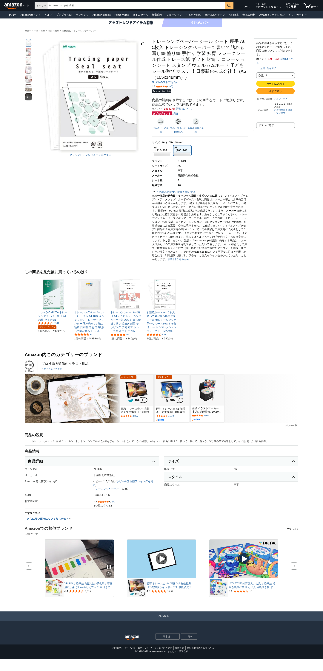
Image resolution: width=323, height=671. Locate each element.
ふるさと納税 (193, 14)
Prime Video (121, 14)
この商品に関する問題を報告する (176, 191)
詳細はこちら (184, 108)
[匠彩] (29, 366)
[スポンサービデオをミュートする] (109, 574)
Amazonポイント (31, 14)
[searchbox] (136, 5)
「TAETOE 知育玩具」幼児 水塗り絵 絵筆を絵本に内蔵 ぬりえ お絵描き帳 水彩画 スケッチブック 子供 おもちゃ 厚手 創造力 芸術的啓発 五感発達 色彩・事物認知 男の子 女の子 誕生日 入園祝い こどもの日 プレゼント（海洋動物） (253, 585)
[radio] (28, 42)
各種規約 (179, 648)
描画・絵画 (53, 30)
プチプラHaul (64, 14)
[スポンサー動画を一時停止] (109, 567)
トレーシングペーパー (84, 30)
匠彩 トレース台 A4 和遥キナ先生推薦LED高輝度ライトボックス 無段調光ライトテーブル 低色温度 (170, 585)
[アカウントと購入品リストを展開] (280, 7)
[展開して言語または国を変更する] (177, 636)
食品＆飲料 (249, 14)
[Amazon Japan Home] (132, 638)
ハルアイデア (281, 98)
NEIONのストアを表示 (165, 82)
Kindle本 (234, 14)
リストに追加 (266, 125)
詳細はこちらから (178, 259)
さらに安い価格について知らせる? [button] (48, 518)
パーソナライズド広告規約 (158, 648)
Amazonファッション (272, 14)
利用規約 (117, 648)
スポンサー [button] (289, 425)
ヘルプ (48, 14)
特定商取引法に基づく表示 (200, 648)
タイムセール (140, 14)
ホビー (28, 30)
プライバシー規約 (133, 648)
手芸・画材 (39, 30)
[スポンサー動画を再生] (161, 559)
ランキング (82, 14)
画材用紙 (66, 30)
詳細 (175, 113)
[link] (53, 316)
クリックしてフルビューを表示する (90, 154)
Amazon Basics (102, 14)
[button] (10, 14)
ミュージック (174, 14)
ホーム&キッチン (215, 14)
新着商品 (157, 14)
